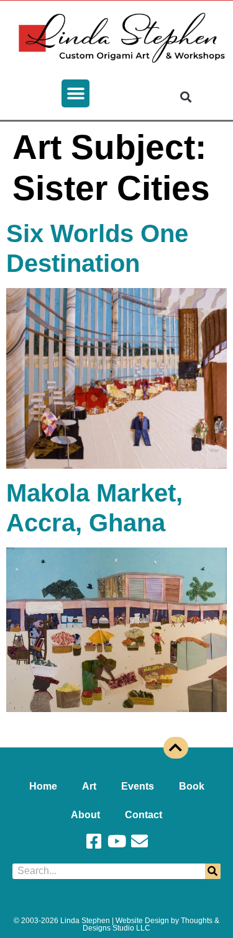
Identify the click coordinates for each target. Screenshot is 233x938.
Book (191, 786)
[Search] (213, 871)
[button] (75, 93)
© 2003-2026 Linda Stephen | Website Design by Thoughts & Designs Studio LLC (116, 924)
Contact (143, 814)
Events (137, 786)
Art (89, 786)
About (85, 814)
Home (43, 786)
